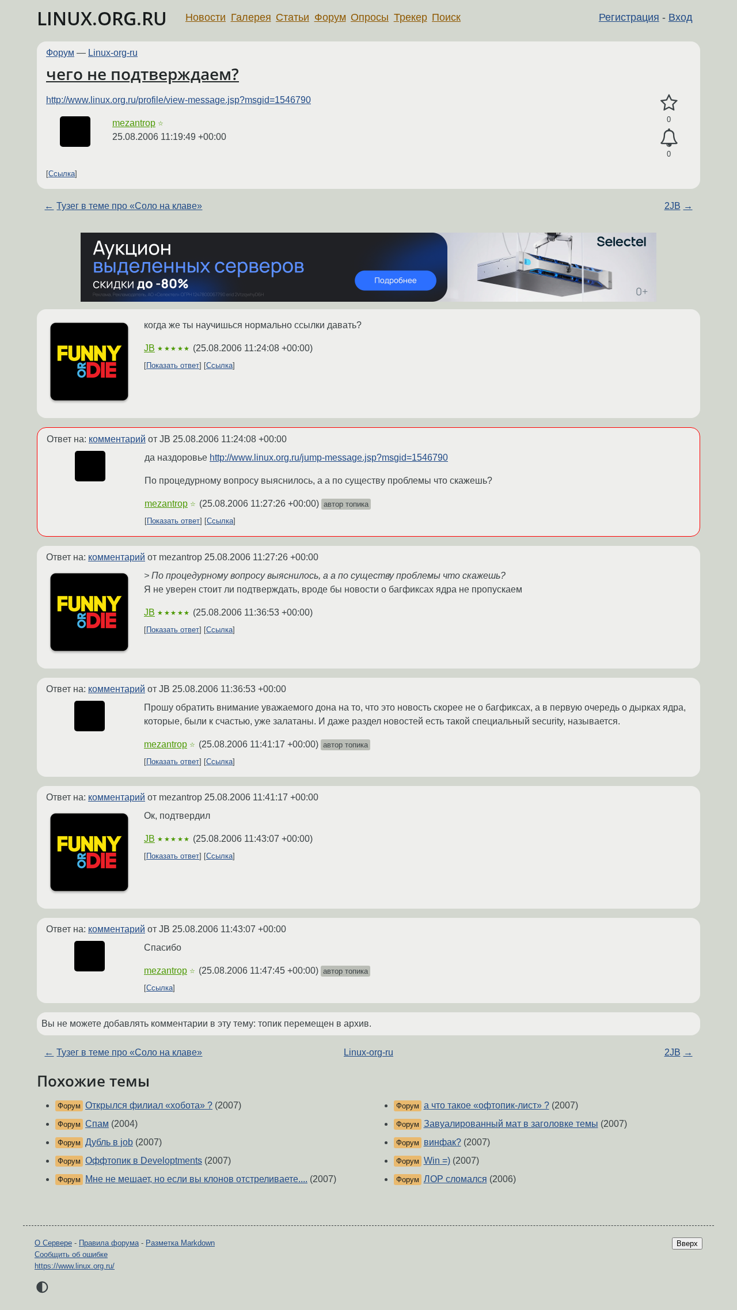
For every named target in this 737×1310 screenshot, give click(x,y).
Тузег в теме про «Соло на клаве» (129, 206)
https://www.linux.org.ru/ (75, 1266)
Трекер (410, 17)
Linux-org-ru (113, 53)
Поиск (446, 17)
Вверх (687, 1243)
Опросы (370, 17)
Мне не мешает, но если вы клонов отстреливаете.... (196, 1179)
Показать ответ (172, 365)
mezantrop (133, 123)
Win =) (437, 1160)
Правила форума (109, 1243)
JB (149, 348)
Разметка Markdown (180, 1243)
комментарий (117, 439)
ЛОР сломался (455, 1179)
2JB (672, 206)
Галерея (251, 17)
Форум (330, 17)
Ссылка (61, 173)
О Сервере (53, 1243)
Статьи (292, 17)
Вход (680, 17)
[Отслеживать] (669, 138)
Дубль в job (109, 1142)
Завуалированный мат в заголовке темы (511, 1124)
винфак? (442, 1142)
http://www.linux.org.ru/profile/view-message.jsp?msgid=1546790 (178, 100)
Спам (97, 1124)
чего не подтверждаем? (142, 74)
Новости (205, 17)
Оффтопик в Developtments (143, 1160)
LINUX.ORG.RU (102, 18)
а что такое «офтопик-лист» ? (486, 1105)
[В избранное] (669, 103)
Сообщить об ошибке (71, 1254)
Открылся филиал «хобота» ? (148, 1105)
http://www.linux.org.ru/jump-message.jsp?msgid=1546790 (329, 457)
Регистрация (629, 17)
